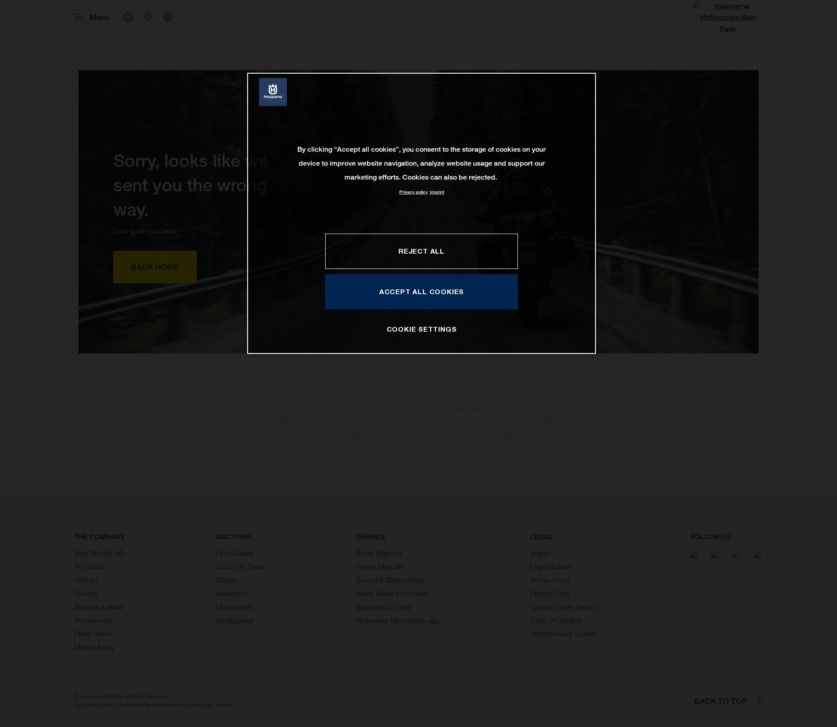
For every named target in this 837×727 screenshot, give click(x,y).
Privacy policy (413, 192)
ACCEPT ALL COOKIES (421, 292)
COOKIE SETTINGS (422, 329)
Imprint (437, 192)
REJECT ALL (421, 251)
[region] (421, 213)
